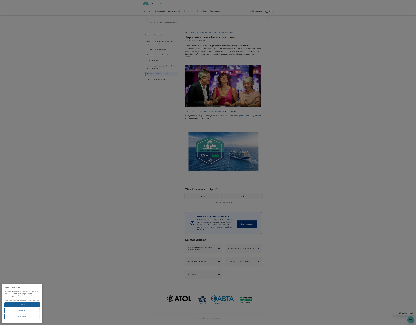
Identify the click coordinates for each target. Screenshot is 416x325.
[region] (22, 303)
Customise (22, 316)
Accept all (22, 305)
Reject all (22, 311)
